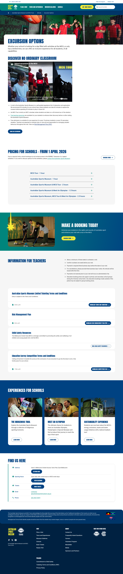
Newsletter (68, 544)
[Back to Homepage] (8, 12)
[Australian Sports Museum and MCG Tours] (12, 7)
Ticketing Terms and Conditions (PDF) (47, 565)
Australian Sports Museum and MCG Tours (23, 13)
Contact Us (68, 532)
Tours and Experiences (43, 535)
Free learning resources (17, 115)
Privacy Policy (40, 568)
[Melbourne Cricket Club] (103, 533)
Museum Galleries (41, 538)
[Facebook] (9, 540)
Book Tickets (40, 544)
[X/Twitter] (12, 540)
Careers (67, 538)
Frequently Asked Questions (73, 535)
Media (67, 548)
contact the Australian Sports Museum (58, 158)
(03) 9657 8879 (35, 498)
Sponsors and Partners (72, 551)
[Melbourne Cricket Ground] (96, 533)
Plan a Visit (39, 532)
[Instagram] (16, 540)
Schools (39, 13)
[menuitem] (23, 7)
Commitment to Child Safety (44, 561)
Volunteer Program (71, 541)
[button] (16, 440)
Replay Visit (39, 548)
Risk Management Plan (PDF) (43, 124)
